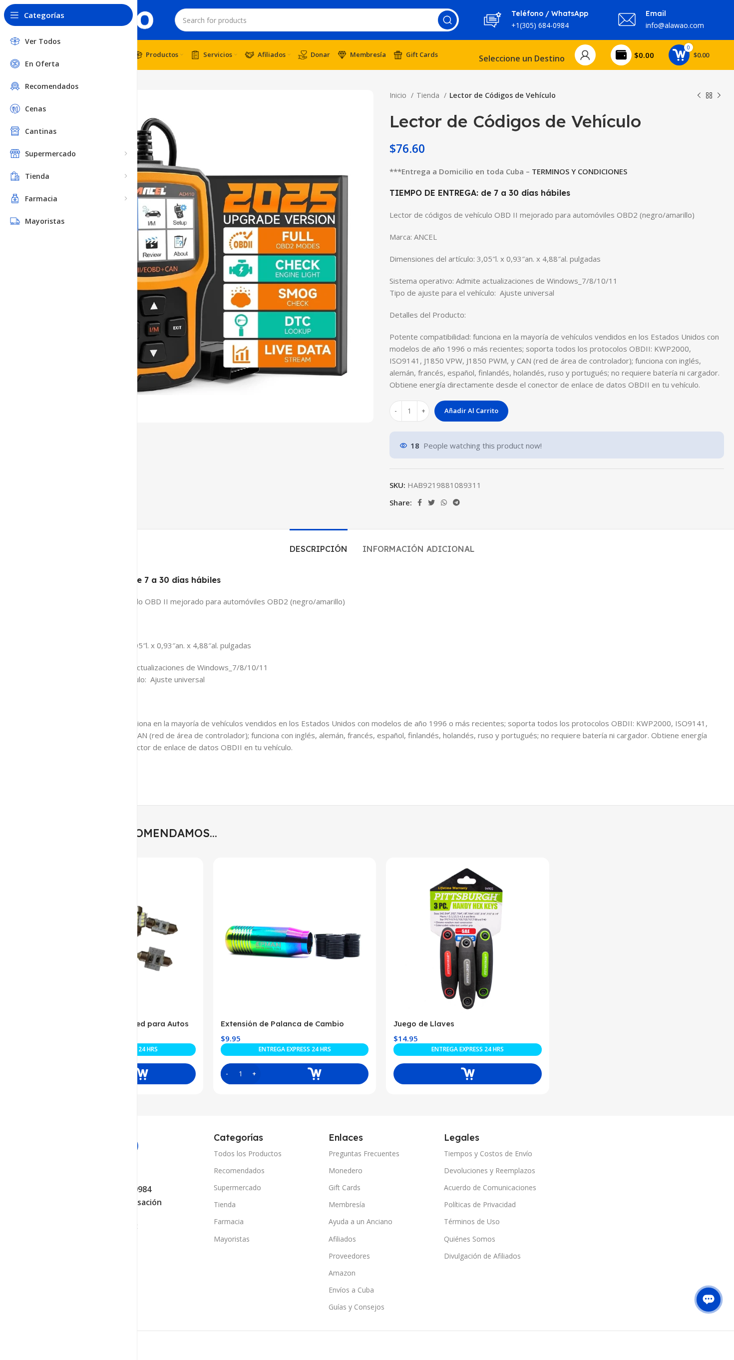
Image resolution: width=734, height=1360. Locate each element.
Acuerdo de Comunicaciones (490, 1187)
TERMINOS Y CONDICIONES (579, 171)
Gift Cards (345, 1187)
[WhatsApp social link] (444, 502)
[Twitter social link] (431, 502)
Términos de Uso (472, 1221)
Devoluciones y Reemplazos (489, 1170)
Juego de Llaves (423, 1023)
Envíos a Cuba (351, 1290)
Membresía (347, 1204)
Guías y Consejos (356, 1307)
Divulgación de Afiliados (482, 1256)
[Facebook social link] (419, 502)
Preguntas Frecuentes (364, 1153)
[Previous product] (699, 95)
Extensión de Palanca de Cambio (282, 1023)
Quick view (188, 881)
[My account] (585, 55)
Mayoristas (232, 1239)
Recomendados (239, 1170)
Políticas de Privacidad (480, 1204)
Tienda (428, 95)
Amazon (342, 1273)
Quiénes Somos (469, 1239)
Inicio (398, 95)
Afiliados (342, 1239)
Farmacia (229, 1221)
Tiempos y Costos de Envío (488, 1153)
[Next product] (719, 95)
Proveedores (349, 1256)
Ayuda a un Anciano (360, 1221)
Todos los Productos (248, 1153)
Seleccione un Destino (522, 58)
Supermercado (237, 1187)
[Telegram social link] (456, 502)
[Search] (447, 19)
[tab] (319, 544)
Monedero (346, 1170)
